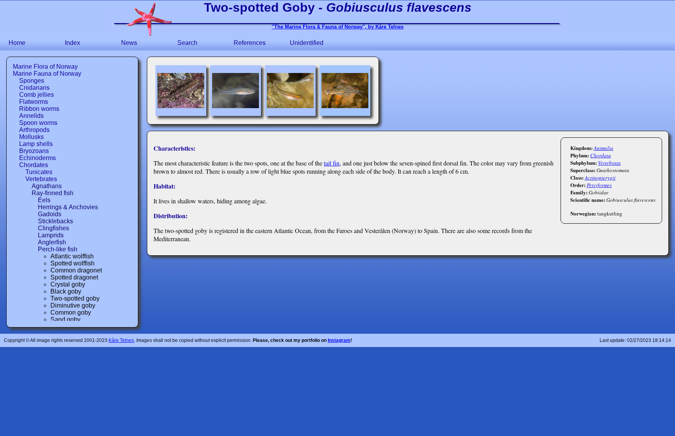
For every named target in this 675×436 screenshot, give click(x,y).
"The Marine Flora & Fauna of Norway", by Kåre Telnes (338, 27)
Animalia (603, 147)
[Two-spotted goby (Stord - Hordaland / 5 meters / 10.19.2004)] (180, 90)
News (129, 42)
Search (187, 42)
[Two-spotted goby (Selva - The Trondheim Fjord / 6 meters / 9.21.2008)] (290, 90)
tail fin (331, 163)
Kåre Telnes (121, 340)
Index (72, 42)
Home (17, 42)
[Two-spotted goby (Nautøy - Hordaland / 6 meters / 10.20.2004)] (235, 90)
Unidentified (306, 42)
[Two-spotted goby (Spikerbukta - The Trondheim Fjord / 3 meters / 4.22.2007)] (345, 90)
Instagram (339, 340)
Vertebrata (609, 162)
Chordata (600, 155)
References (250, 42)
